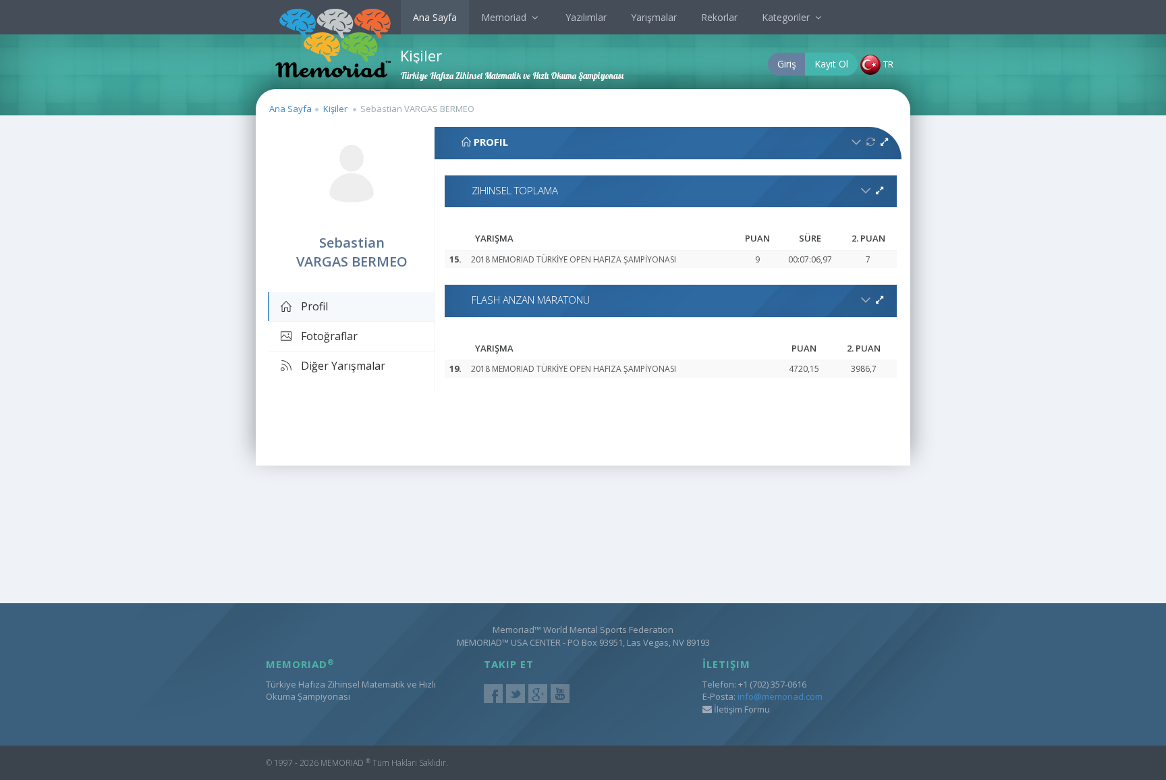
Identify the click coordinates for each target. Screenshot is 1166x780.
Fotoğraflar (328, 336)
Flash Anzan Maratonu (531, 299)
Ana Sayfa (435, 17)
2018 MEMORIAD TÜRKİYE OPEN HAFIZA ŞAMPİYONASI (573, 259)
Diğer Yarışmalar (341, 365)
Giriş (786, 63)
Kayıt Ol (831, 63)
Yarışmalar (654, 17)
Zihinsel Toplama (515, 190)
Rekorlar (719, 17)
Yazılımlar (586, 17)
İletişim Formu (741, 709)
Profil (313, 306)
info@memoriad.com (780, 696)
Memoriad (505, 17)
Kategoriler (787, 17)
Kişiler (335, 109)
